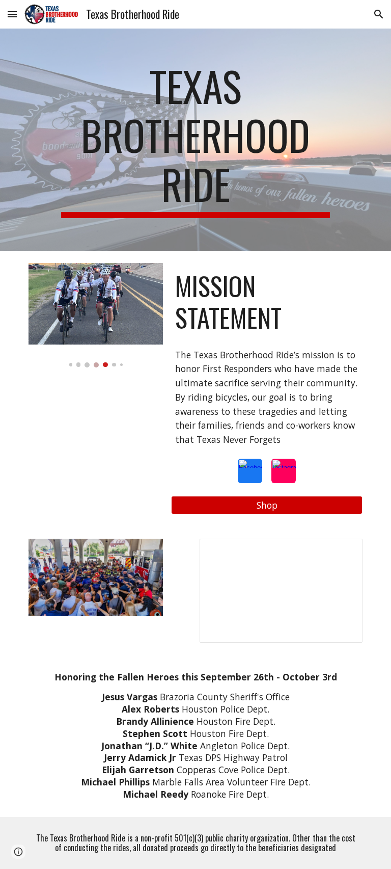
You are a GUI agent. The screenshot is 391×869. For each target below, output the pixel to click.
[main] (195, 139)
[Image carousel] (95, 315)
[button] (12, 14)
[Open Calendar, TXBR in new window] (343, 552)
